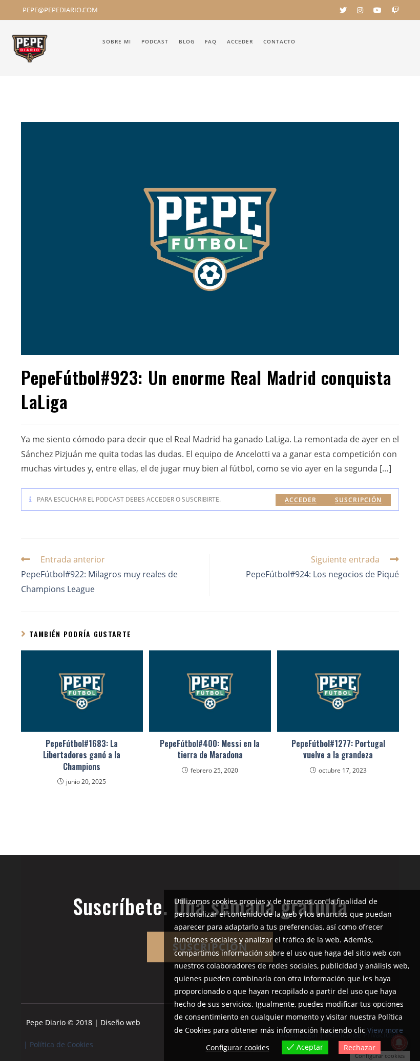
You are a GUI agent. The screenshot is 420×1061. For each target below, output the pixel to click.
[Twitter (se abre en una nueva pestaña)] (343, 10)
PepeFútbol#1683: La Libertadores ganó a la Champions (81, 755)
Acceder (301, 499)
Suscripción (358, 499)
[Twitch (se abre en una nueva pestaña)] (393, 10)
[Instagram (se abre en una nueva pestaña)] (360, 10)
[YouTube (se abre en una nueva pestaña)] (377, 10)
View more (385, 1030)
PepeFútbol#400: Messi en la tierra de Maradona (210, 749)
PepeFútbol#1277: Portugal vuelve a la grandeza (338, 749)
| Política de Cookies (58, 1044)
